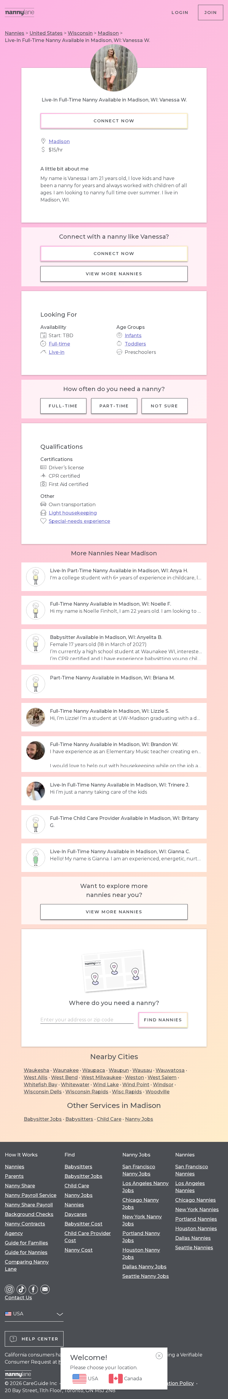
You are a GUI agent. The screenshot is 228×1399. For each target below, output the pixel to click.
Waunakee (66, 1070)
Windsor (163, 1084)
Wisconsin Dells (43, 1092)
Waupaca (93, 1070)
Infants (133, 335)
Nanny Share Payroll (29, 1205)
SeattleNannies (194, 1247)
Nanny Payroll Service (30, 1195)
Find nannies (163, 1020)
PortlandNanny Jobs (141, 1237)
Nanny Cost (78, 1250)
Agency (14, 1233)
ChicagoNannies (195, 1200)
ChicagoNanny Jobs (140, 1203)
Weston (134, 1077)
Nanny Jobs (139, 1119)
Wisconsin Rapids (86, 1092)
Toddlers (135, 344)
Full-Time (63, 406)
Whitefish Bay (40, 1084)
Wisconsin (80, 33)
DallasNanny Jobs (144, 1267)
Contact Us (18, 1297)
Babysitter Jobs (43, 1119)
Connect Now (114, 121)
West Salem (162, 1077)
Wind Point (135, 1084)
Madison (108, 33)
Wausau (142, 1070)
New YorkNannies (197, 1209)
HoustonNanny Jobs (141, 1253)
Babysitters (79, 1119)
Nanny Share (20, 1186)
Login (180, 12)
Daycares (75, 1214)
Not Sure (164, 406)
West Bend (64, 1077)
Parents (14, 1176)
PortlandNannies (196, 1219)
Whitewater (75, 1084)
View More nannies (114, 273)
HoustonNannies (196, 1228)
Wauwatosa (170, 1070)
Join (211, 12)
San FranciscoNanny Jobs (138, 1170)
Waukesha (36, 1070)
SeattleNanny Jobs (145, 1276)
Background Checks (29, 1214)
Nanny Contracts (25, 1224)
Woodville (157, 1092)
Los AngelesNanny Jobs (145, 1187)
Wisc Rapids (127, 1092)
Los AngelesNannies (190, 1187)
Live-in (56, 352)
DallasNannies (193, 1238)
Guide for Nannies (26, 1252)
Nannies (14, 33)
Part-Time (114, 406)
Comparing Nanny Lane (27, 1265)
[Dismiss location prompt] (159, 1355)
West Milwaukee (101, 1077)
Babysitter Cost (83, 1224)
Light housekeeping (73, 513)
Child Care (109, 1119)
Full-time (59, 344)
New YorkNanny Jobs (142, 1220)
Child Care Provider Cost (87, 1237)
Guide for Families (26, 1243)
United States (46, 33)
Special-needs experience (79, 521)
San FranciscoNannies (191, 1170)
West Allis (36, 1077)
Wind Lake (106, 1084)
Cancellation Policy (171, 1383)
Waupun (119, 1070)
